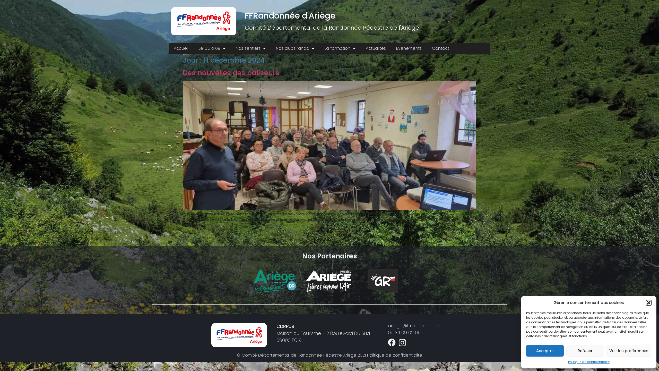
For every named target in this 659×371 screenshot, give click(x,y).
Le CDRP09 (209, 48)
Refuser (585, 350)
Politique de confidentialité (589, 362)
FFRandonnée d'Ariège (290, 15)
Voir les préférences (628, 350)
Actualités (376, 48)
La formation (337, 48)
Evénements (409, 48)
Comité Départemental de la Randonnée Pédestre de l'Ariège (332, 28)
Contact (440, 48)
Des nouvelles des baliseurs (231, 73)
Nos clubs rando (292, 48)
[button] (648, 302)
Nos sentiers (248, 48)
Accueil (181, 48)
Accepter (545, 350)
